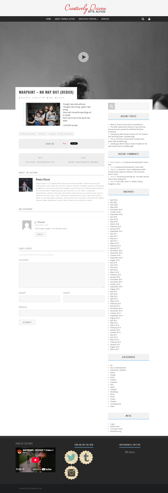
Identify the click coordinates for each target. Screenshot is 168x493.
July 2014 (113, 320)
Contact (105, 19)
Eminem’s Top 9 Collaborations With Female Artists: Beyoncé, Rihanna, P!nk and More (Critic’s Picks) (126, 171)
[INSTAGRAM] (71, 479)
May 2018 (114, 222)
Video (112, 406)
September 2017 (116, 231)
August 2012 (115, 347)
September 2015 (116, 287)
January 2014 (115, 330)
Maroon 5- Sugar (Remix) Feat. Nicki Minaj (83, 162)
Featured (113, 382)
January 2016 (115, 277)
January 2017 (115, 248)
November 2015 (116, 282)
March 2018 (114, 224)
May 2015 (114, 296)
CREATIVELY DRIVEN (87, 19)
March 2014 (114, 325)
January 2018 (115, 229)
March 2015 (114, 301)
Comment (24, 259)
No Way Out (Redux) (27, 134)
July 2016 (113, 262)
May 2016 (114, 267)
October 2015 (115, 284)
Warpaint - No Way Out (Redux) (61, 134)
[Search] (143, 19)
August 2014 (115, 318)
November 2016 (116, 253)
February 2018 (115, 226)
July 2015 (113, 291)
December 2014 (116, 308)
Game (112, 387)
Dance (112, 372)
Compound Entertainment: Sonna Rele (129, 167)
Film (111, 384)
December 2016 (116, 250)
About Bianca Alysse (65, 19)
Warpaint (42, 134)
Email (66, 292)
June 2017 (114, 236)
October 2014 (115, 313)
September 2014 (116, 315)
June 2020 (114, 205)
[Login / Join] (150, 19)
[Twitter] (71, 464)
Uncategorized (115, 404)
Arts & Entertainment (118, 368)
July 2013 (113, 335)
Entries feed (114, 426)
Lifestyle (113, 389)
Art (111, 365)
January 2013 (115, 344)
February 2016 (115, 275)
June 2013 (114, 337)
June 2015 (114, 294)
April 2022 (114, 200)
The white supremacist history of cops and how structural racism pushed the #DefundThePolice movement (126, 129)
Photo (112, 397)
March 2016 (114, 272)
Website (23, 307)
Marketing (114, 392)
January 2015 (115, 306)
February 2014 (115, 327)
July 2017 (113, 234)
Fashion (113, 380)
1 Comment (60, 97)
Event (112, 377)
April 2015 (114, 299)
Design (112, 375)
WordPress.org (115, 431)
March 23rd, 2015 (41, 225)
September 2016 (116, 258)
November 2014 (116, 311)
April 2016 (114, 270)
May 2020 (114, 207)
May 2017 (114, 238)
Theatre (113, 401)
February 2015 (115, 303)
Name (22, 292)
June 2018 (114, 219)
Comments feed (116, 429)
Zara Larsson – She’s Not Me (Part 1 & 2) (40, 162)
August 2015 (115, 289)
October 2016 (115, 255)
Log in (112, 424)
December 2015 (116, 279)
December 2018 (116, 209)
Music (51, 97)
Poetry (112, 399)
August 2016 (115, 260)
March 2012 (114, 349)
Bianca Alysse (26, 97)
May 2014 (114, 323)
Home (48, 19)
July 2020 (113, 202)
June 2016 (114, 265)
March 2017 (114, 243)
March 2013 (114, 340)
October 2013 (115, 332)
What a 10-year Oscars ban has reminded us (126, 124)
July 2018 (113, 217)
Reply (40, 234)
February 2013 (115, 342)
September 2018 (116, 214)
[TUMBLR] (86, 464)
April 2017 (114, 241)
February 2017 (115, 246)
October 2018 (115, 212)
